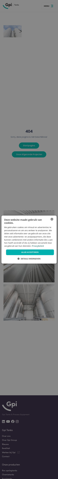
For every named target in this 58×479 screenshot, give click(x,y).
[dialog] (29, 239)
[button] (29, 258)
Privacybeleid (38, 246)
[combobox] (51, 219)
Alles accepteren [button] (30, 252)
